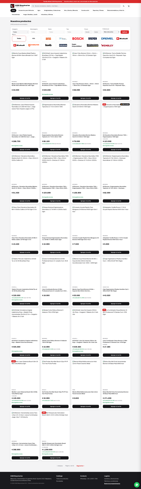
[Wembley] (107, 45)
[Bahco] (48, 38)
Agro (39, 10)
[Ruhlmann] (63, 45)
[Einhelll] (19, 45)
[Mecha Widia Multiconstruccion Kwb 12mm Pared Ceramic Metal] (85, 373)
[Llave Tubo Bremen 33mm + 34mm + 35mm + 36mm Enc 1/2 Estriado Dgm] (85, 65)
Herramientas (16, 14)
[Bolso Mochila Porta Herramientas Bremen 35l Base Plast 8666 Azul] (116, 373)
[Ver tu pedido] (129, 6)
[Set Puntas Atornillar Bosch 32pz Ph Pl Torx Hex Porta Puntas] (55, 373)
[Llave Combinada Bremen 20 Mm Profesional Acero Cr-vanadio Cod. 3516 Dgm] (55, 271)
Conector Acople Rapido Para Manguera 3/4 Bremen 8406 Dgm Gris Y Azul (85, 238)
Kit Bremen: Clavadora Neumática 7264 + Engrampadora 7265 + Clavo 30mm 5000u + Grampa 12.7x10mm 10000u (85, 187)
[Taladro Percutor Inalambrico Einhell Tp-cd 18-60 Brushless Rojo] (25, 271)
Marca (14, 34)
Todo (13, 10)
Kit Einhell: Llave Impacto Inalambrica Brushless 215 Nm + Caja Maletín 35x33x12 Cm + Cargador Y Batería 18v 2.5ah (55, 84)
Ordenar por (106, 29)
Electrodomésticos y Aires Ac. (116, 10)
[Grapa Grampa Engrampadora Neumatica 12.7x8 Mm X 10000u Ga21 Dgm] (55, 219)
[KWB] (48, 45)
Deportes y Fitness (98, 10)
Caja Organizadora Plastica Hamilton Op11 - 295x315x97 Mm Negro (116, 290)
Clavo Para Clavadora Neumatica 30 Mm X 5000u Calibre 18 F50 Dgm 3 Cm (24, 238)
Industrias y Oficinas (47, 14)
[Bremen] (93, 38)
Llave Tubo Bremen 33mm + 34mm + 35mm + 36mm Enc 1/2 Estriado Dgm (85, 84)
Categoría (14, 29)
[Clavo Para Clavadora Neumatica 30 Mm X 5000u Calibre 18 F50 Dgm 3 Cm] (25, 219)
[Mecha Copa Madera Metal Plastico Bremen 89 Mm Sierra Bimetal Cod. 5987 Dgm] (25, 65)
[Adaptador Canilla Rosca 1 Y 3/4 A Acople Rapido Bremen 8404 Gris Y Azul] (116, 219)
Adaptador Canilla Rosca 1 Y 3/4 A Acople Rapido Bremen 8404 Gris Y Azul (115, 238)
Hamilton (106, 287)
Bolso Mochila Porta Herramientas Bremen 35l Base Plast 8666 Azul (115, 392)
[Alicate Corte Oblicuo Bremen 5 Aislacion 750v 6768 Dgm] (55, 322)
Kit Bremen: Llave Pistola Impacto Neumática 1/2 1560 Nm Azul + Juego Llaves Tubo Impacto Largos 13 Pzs (23, 136)
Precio (86, 29)
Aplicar (124, 32)
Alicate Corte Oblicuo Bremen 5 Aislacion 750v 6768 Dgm (54, 341)
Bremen (14, 81)
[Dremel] (107, 38)
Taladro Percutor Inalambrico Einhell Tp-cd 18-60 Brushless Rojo (24, 290)
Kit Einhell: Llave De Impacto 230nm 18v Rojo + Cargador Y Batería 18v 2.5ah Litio (84, 341)
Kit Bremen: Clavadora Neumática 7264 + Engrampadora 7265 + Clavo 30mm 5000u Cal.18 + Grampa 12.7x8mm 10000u (55, 187)
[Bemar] (63, 38)
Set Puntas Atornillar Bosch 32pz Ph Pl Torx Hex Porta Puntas (55, 392)
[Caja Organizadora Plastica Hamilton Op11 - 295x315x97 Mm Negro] (116, 271)
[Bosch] (78, 38)
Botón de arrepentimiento (112, 483)
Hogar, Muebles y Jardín (30, 14)
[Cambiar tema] (124, 6)
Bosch (14, 389)
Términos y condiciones (111, 481)
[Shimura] (93, 45)
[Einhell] (122, 38)
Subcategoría (34, 29)
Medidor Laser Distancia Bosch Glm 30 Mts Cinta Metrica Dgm (24, 392)
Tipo (67, 29)
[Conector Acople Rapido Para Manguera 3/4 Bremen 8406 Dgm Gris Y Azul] (85, 219)
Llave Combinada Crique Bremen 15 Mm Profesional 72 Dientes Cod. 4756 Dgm (115, 341)
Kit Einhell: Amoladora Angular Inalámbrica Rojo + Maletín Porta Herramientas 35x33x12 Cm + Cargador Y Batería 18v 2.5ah (25, 341)
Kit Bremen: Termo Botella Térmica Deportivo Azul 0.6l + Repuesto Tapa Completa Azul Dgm (114, 84)
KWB (73, 389)
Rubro (50, 29)
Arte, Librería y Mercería (71, 10)
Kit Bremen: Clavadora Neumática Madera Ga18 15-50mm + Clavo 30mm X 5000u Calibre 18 (24, 187)
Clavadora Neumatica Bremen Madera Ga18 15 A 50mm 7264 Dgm (84, 136)
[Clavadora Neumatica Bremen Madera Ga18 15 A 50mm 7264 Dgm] (85, 117)
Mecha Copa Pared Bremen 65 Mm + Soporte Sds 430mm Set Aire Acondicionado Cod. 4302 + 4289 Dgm (84, 290)
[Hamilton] (34, 45)
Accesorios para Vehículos (26, 10)
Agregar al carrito (25, 98)
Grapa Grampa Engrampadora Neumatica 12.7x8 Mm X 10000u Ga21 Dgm (54, 238)
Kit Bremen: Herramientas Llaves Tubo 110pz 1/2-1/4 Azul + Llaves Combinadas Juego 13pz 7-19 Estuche (24, 444)
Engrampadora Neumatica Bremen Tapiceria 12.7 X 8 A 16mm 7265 (52, 136)
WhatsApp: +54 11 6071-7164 (89, 478)
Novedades (59, 481)
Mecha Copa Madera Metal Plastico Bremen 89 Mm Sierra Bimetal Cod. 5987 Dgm (25, 84)
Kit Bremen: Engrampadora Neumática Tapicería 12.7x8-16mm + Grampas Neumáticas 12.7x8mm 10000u (114, 187)
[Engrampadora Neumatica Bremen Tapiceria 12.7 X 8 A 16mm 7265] (55, 117)
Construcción (85, 10)
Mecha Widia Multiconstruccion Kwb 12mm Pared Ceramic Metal (85, 392)
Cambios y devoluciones (111, 478)
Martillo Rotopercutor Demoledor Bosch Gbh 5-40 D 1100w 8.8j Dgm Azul (54, 444)
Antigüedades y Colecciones (52, 10)
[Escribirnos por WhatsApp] (136, 484)
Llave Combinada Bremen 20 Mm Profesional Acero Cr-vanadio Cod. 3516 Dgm (54, 290)
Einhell (44, 81)
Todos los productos (62, 478)
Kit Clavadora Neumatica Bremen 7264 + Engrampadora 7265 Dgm (115, 136)
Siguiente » (80, 466)
